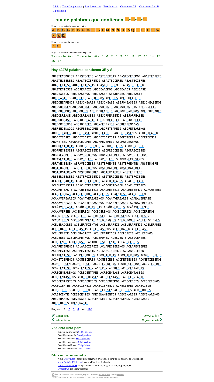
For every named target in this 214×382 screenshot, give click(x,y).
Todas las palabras (72, 6)
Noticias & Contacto (110, 377)
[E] (73, 31)
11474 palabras (83, 338)
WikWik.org (69, 359)
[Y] (58, 37)
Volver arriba (151, 315)
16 (53, 60)
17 (59, 60)
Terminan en (110, 6)
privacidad (120, 375)
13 (145, 56)
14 (152, 56)
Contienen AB (128, 6)
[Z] (63, 37)
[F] (78, 31)
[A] (53, 31)
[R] (138, 31)
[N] (113, 31)
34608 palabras (84, 335)
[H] (88, 31)
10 (126, 56)
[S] (142, 31)
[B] (58, 31)
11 (133, 56)
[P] (128, 31)
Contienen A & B (149, 6)
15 (158, 56)
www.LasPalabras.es (67, 365)
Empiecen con (93, 6)
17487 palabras (84, 348)
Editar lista (62, 315)
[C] (63, 31)
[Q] (133, 31)
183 (89, 309)
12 (139, 56)
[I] (93, 31)
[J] (98, 31)
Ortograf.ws (63, 369)
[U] (152, 31)
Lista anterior (62, 320)
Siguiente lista (151, 320)
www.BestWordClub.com (70, 362)
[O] (123, 31)
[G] (83, 31)
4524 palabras (83, 345)
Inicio (56, 6)
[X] (53, 37)
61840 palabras (85, 332)
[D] (68, 31)
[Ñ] (118, 31)
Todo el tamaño (88, 56)
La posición (59, 10)
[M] (108, 31)
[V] (157, 31)
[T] (147, 31)
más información (104, 375)
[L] (103, 31)
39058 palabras (84, 342)
